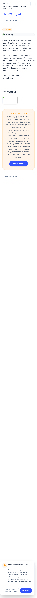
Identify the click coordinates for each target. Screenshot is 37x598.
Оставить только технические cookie (11, 590)
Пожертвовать (19, 164)
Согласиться (26, 590)
